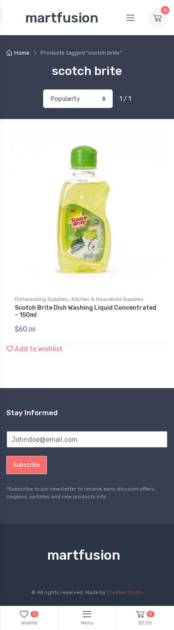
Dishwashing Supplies (41, 299)
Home (22, 53)
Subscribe (26, 465)
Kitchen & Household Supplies (107, 299)
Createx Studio (125, 592)
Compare (148, 138)
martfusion (61, 18)
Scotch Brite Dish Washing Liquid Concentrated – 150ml (85, 311)
